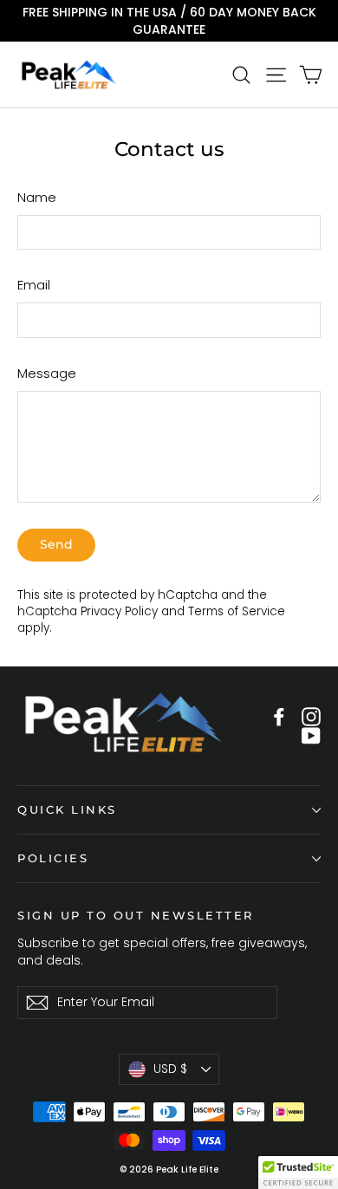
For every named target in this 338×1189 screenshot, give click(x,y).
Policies (52, 858)
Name (36, 197)
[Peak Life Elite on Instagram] (311, 716)
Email (33, 285)
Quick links (67, 809)
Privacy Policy (119, 611)
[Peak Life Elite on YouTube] (311, 736)
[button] (298, 1172)
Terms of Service (236, 611)
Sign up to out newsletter (135, 915)
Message (46, 373)
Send (56, 544)
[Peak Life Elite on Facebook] (279, 716)
